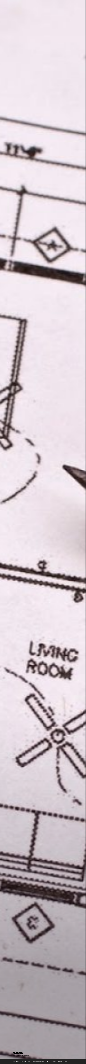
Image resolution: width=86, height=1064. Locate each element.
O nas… (65, 1061)
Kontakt (60, 1061)
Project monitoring (51, 1061)
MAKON (18, 1052)
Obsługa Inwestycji (26, 1061)
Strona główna (15, 1061)
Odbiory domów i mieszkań (38, 1061)
